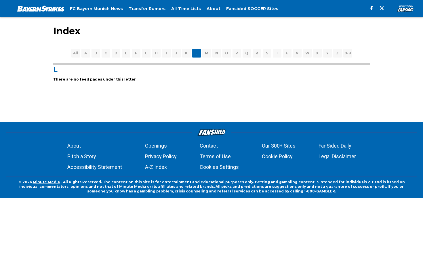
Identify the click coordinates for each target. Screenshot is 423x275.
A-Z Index (156, 167)
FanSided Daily (335, 146)
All (75, 53)
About (74, 146)
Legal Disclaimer (337, 156)
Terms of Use (215, 156)
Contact (209, 146)
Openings (156, 146)
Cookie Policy (277, 156)
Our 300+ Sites (279, 146)
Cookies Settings (219, 167)
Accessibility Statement (94, 167)
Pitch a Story (81, 156)
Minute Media (46, 182)
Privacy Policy (161, 156)
